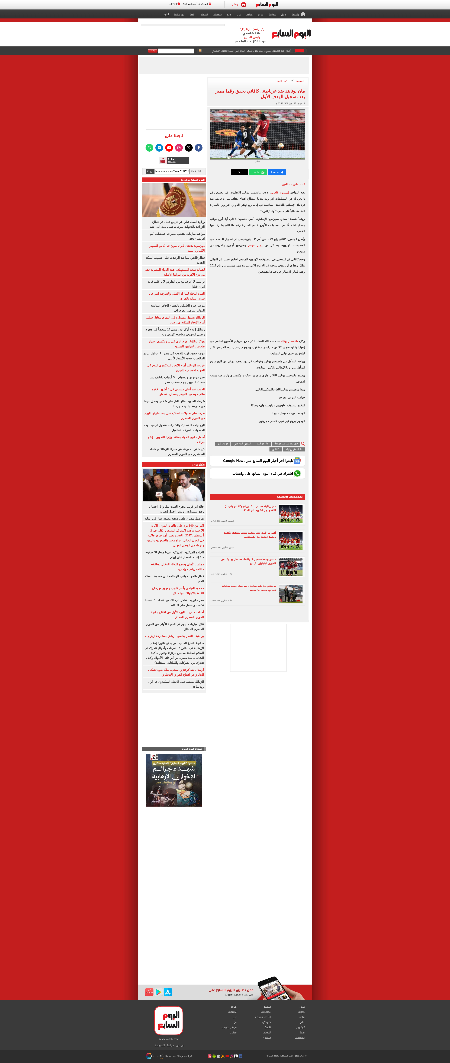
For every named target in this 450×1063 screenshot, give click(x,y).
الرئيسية (300, 81)
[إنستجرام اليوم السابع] (179, 148)
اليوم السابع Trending (193, 180)
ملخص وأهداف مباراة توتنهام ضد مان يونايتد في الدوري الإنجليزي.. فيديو (248, 561)
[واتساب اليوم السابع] (149, 148)
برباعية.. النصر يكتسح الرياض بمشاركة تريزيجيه (174, 636)
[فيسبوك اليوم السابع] (198, 148)
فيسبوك (274, 172)
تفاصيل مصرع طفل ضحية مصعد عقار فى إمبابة (174, 518)
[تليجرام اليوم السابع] (159, 148)
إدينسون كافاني (280, 192)
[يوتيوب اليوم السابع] (169, 148)
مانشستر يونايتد (289, 341)
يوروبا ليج (223, 444)
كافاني (275, 449)
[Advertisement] (225, 948)
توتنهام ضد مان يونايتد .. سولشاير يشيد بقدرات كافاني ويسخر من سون (249, 588)
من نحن (180, 1045)
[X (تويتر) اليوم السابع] (189, 148)
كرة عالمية (282, 81)
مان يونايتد (262, 444)
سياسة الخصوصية (164, 1045)
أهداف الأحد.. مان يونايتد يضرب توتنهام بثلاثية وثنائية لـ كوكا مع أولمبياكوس (250, 535)
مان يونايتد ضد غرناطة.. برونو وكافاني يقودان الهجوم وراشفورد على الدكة (250, 508)
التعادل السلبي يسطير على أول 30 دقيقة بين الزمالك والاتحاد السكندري (255, 51)
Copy (150, 171)
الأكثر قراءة (198, 465)
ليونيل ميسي (255, 245)
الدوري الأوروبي (242, 444)
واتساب (255, 172)
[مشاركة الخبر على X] (239, 172)
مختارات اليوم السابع (191, 749)
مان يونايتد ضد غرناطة (286, 444)
